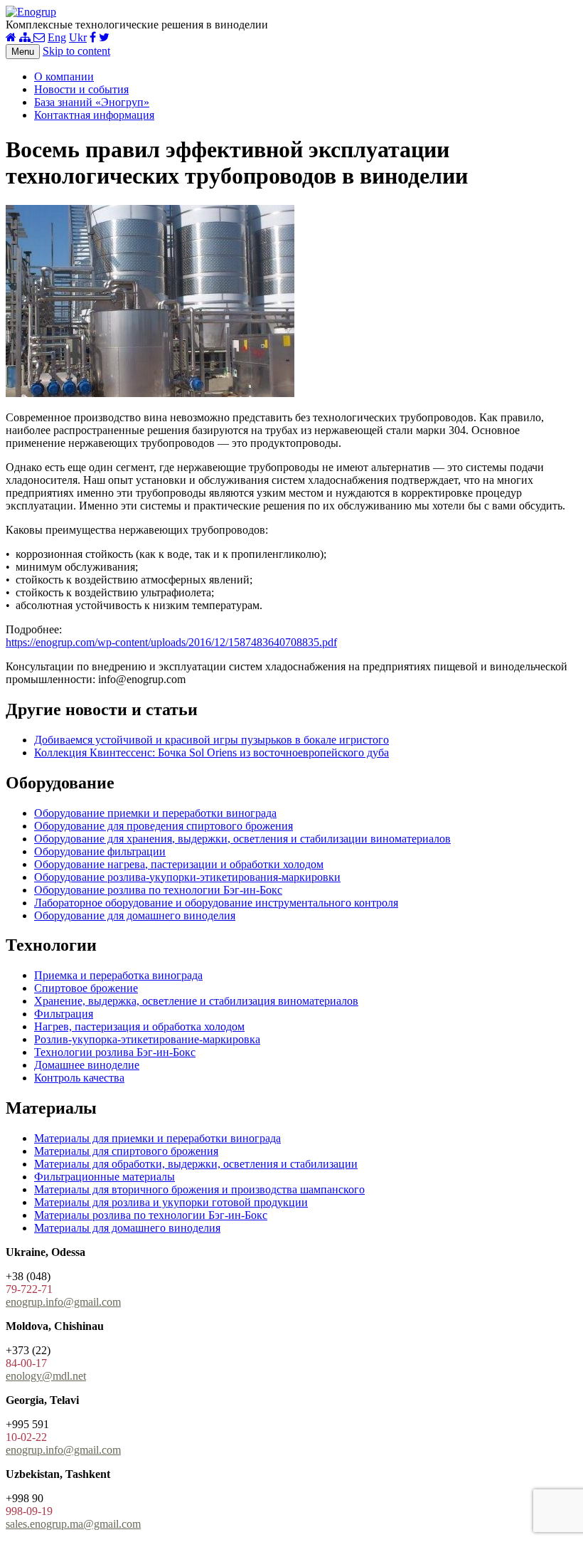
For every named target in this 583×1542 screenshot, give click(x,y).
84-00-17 (26, 1363)
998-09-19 (29, 1511)
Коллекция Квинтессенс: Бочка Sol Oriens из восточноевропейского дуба (211, 752)
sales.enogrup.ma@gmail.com (73, 1524)
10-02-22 (26, 1437)
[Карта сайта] (26, 37)
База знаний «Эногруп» (91, 102)
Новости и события (81, 89)
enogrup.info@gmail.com (63, 1302)
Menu (22, 51)
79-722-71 (29, 1289)
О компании (64, 76)
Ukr (78, 37)
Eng (57, 37)
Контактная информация (94, 115)
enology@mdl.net (46, 1376)
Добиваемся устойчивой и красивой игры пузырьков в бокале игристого (211, 740)
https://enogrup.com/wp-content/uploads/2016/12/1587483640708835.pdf (171, 642)
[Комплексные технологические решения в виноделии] (31, 12)
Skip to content (76, 51)
